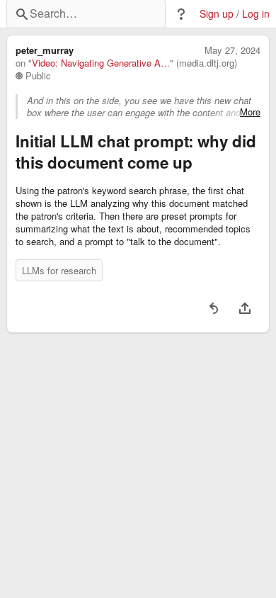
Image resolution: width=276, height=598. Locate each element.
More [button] (250, 112)
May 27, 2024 (232, 50)
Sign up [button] (217, 14)
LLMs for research (59, 270)
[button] (181, 14)
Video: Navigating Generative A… (101, 63)
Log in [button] (256, 14)
